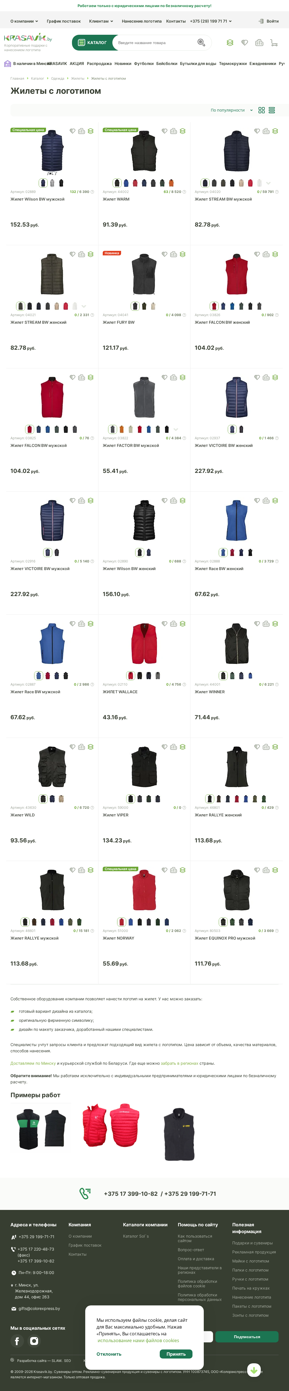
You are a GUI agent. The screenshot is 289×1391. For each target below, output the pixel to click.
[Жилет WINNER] (237, 644)
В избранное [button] (72, 131)
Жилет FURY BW (119, 322)
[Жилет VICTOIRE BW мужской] (52, 521)
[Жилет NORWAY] (144, 891)
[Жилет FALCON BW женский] (237, 275)
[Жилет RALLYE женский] (237, 768)
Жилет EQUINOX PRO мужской (225, 938)
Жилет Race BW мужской (35, 691)
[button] (90, 131)
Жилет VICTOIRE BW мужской (39, 568)
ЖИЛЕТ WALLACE (120, 691)
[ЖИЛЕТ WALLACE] (144, 644)
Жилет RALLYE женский (218, 814)
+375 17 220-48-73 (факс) (35, 1252)
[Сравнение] (259, 43)
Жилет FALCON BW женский (222, 322)
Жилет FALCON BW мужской (38, 445)
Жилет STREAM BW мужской (223, 199)
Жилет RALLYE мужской (34, 938)
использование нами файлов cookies (138, 1340)
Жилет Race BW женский (219, 568)
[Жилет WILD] (52, 768)
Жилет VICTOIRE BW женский (224, 445)
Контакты (176, 21)
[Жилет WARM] (144, 152)
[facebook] (17, 1341)
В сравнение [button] (81, 131)
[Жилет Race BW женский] (237, 521)
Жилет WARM (116, 199)
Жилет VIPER (115, 814)
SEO (67, 1361)
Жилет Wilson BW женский (129, 568)
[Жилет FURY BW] (144, 275)
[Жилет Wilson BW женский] (144, 521)
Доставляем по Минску (33, 1063)
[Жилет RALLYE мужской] (52, 891)
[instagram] (34, 1341)
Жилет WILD (22, 814)
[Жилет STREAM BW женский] (52, 275)
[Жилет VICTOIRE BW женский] (237, 398)
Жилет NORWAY (118, 938)
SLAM (56, 1361)
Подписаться (247, 1337)
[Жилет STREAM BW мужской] (237, 152)
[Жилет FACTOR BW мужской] (144, 398)
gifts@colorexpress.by (39, 1308)
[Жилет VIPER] (144, 768)
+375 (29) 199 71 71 (208, 21)
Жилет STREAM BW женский (38, 322)
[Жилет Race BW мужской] (52, 644)
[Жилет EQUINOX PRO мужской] (237, 891)
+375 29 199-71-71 (36, 1236)
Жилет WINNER (210, 691)
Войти (273, 21)
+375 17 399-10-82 (35, 1261)
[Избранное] (230, 43)
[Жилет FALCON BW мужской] (52, 398)
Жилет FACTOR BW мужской (131, 445)
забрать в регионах (179, 1063)
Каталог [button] (97, 42)
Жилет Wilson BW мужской (37, 199)
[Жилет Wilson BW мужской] (52, 152)
